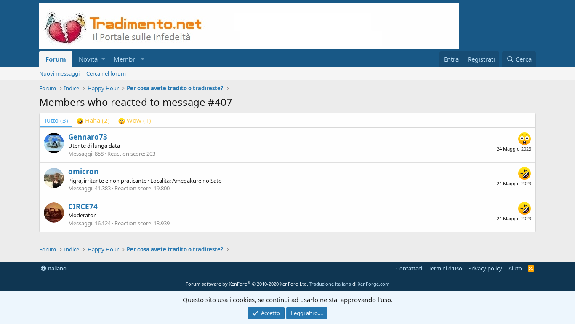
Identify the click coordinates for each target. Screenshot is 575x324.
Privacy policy (485, 268)
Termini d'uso (445, 268)
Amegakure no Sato (197, 180)
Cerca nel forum (106, 73)
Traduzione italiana (330, 284)
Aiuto (515, 268)
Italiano (56, 268)
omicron (83, 171)
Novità (88, 59)
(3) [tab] (56, 120)
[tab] (93, 120)
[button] (103, 59)
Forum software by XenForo (247, 284)
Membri (125, 59)
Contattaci (409, 268)
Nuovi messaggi (59, 73)
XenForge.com (373, 284)
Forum (55, 59)
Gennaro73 (87, 137)
